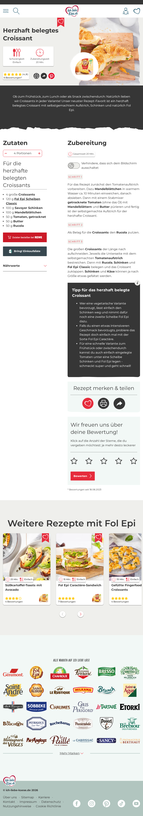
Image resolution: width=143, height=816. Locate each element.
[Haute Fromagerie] (13, 707)
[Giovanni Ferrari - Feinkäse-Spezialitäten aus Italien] (83, 672)
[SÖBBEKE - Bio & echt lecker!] (36, 707)
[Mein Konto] (126, 11)
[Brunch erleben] (106, 690)
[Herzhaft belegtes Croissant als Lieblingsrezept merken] (60, 22)
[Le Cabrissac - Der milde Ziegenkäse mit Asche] (83, 740)
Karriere (44, 797)
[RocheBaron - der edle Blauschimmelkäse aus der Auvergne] (60, 723)
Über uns (10, 797)
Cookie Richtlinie (48, 806)
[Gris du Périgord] (83, 706)
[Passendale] (83, 723)
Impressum (29, 802)
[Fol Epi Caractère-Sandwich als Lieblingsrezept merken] (98, 538)
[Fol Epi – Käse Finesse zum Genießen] (36, 672)
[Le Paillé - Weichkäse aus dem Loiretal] (60, 741)
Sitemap (28, 797)
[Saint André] (13, 690)
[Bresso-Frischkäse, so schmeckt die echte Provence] (106, 672)
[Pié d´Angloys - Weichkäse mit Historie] (36, 740)
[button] (44, 76)
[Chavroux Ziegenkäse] (59, 672)
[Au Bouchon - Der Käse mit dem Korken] (13, 723)
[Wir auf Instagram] (91, 804)
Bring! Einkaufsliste (27, 251)
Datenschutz (51, 802)
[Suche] (16, 11)
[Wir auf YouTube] (136, 804)
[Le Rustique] (60, 690)
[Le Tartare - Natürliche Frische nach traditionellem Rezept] (106, 706)
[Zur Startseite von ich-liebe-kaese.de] (72, 11)
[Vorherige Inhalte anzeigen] (62, 614)
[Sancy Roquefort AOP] (106, 741)
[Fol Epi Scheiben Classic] (84, 66)
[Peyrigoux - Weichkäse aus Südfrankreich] (36, 723)
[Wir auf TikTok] (121, 804)
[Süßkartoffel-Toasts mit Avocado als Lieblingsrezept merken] (45, 538)
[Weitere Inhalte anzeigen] (80, 614)
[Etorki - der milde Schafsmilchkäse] (130, 707)
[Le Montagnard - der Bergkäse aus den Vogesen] (13, 740)
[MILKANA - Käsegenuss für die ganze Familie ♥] (83, 690)
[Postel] (107, 723)
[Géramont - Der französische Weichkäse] (13, 672)
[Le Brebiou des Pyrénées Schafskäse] (130, 723)
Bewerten (80, 476)
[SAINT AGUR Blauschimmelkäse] (129, 690)
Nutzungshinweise (17, 806)
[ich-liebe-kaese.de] (9, 781)
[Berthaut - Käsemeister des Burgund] (130, 741)
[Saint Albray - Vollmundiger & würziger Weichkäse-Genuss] (36, 690)
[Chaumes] (60, 706)
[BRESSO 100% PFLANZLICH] (130, 672)
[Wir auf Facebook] (76, 804)
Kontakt (9, 802)
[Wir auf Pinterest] (106, 804)
